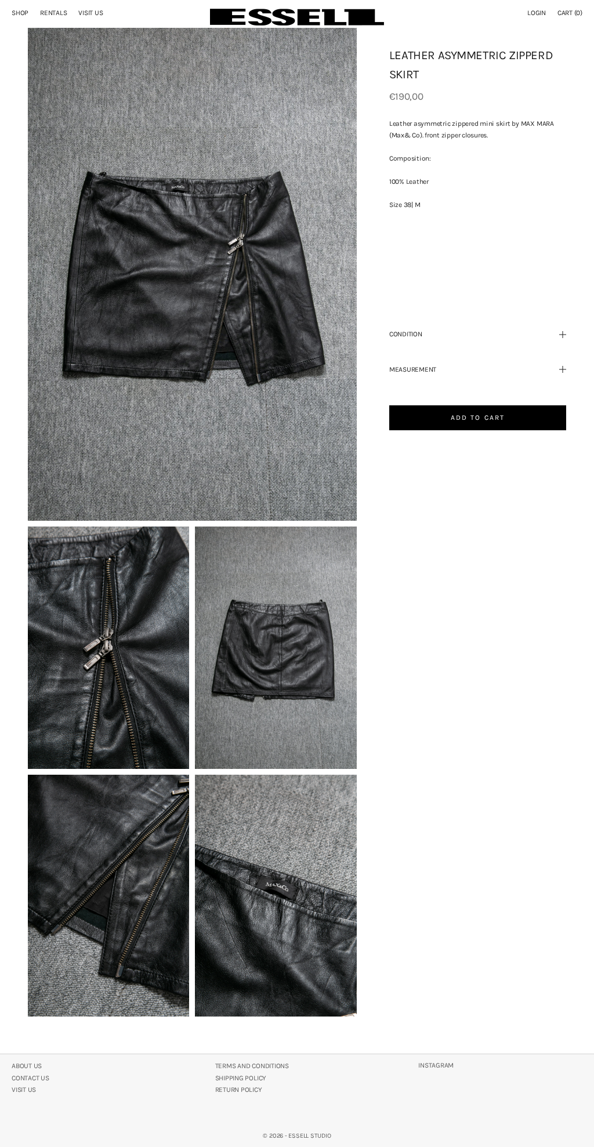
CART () (569, 13)
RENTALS (53, 13)
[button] (477, 251)
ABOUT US (27, 1066)
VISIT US (90, 13)
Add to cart (478, 417)
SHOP (20, 13)
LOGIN (536, 13)
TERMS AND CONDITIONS (252, 1066)
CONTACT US (30, 1078)
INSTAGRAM (436, 1065)
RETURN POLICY (238, 1090)
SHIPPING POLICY (240, 1078)
